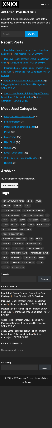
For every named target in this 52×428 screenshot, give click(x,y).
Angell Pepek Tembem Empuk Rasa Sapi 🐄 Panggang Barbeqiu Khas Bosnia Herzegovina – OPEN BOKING (24, 84)
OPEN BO (5, 248)
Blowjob (17, 206)
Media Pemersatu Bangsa (12, 234)
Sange (41, 258)
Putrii (4, 258)
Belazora (6, 206)
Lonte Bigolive (43, 225)
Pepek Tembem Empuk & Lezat (19, 127)
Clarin (13, 220)
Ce (47, 215)
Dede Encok (33, 220)
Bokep (27, 206)
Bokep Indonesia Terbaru (33, 210)
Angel (29, 201)
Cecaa (4, 220)
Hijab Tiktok (10, 142)
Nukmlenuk (18, 243)
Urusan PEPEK (18, 267)
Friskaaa (45, 220)
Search (5, 274)
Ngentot (8, 163)
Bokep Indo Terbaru (10, 215)
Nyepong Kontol (33, 243)
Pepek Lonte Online (19, 253)
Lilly (23, 225)
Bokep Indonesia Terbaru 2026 (19, 116)
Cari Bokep (6, 362)
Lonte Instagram (12, 121)
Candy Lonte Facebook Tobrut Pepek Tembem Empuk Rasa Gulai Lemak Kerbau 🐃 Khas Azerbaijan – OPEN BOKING (25, 97)
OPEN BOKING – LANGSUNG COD (20, 158)
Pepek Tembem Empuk (39, 253)
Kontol (14, 225)
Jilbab (5, 225)
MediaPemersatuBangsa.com (14, 239)
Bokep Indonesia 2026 (11, 210)
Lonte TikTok (10, 137)
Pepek (7, 132)
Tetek (40, 262)
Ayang (38, 201)
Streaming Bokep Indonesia (22, 262)
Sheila (5, 262)
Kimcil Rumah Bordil (13, 152)
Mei (31, 239)
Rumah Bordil (29, 258)
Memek (8, 147)
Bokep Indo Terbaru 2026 (33, 215)
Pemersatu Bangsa (34, 248)
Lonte (31, 225)
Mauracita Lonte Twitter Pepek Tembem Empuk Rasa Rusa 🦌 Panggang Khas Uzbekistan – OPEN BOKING (25, 72)
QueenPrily (15, 258)
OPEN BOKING (18, 248)
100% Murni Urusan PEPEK (13, 201)
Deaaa (22, 220)
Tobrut (5, 267)
